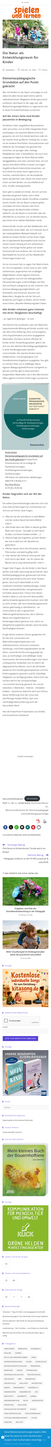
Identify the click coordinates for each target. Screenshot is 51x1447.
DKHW (33, 1357)
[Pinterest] (21, 1297)
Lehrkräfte (21, 1396)
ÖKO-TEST (19, 1422)
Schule (33, 1409)
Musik (25, 1401)
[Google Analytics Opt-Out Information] (2, 1438)
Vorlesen (8, 1422)
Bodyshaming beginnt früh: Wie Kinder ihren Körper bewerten (25, 1316)
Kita (36, 1392)
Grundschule (10, 1383)
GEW (19, 1379)
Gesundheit (9, 1379)
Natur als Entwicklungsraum (13, 798)
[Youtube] (14, 1280)
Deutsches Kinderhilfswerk (15, 1357)
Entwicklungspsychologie (15, 1366)
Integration (37, 1383)
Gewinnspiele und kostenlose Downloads (18, 1120)
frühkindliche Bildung (14, 1375)
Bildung (7, 1353)
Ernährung (35, 1366)
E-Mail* (5, 1027)
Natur (25, 835)
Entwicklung (40, 1362)
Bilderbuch (36, 1349)
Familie (20, 1370)
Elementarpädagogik (13, 1362)
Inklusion (24, 1383)
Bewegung (18, 835)
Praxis (45, 70)
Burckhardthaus (12, 484)
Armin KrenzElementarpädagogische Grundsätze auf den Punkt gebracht (24, 456)
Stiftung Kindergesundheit (15, 1418)
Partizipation (37, 1401)
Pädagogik (22, 1405)
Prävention (9, 1405)
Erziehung (8, 1370)
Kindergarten (10, 1392)
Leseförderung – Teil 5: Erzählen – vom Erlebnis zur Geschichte (25, 1328)
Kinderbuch (33, 1388)
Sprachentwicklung (12, 1413)
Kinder (7, 1388)
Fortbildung (31, 1370)
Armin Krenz (9, 1349)
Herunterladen (32, 798)
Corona (18, 1353)
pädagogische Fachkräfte (15, 1409)
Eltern (29, 1362)
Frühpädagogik (33, 1375)
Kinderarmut (18, 1388)
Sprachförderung (32, 1413)
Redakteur (10, 70)
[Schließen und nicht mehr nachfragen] (49, 1438)
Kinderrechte (25, 1392)
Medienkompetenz (11, 1401)
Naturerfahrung (34, 835)
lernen (33, 1396)
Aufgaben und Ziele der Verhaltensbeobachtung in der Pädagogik (25, 910)
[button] (5, 827)
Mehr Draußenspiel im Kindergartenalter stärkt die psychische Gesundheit (25, 953)
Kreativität (8, 1396)
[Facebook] (6, 1263)
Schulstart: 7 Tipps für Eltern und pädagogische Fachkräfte (24, 1312)
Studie (34, 1418)
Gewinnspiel (30, 1379)
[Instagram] (14, 1297)
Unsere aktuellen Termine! (12, 1132)
